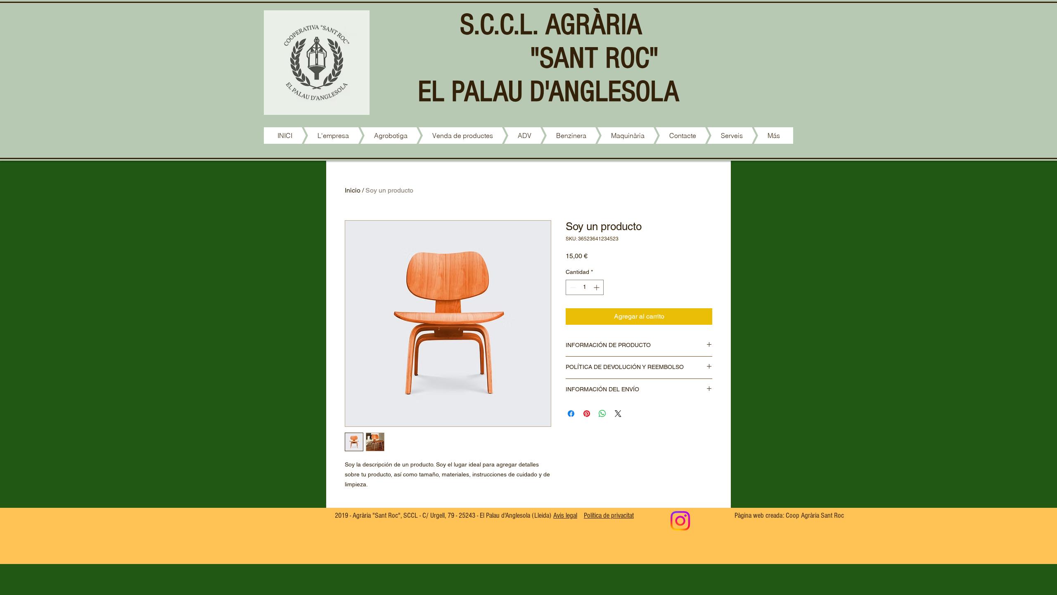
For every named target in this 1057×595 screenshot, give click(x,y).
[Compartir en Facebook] (571, 414)
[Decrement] (572, 287)
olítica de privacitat (609, 515)
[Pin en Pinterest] (587, 414)
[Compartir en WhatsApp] (602, 414)
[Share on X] (618, 414)
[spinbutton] (584, 287)
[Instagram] (680, 521)
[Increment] (597, 287)
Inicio (352, 190)
